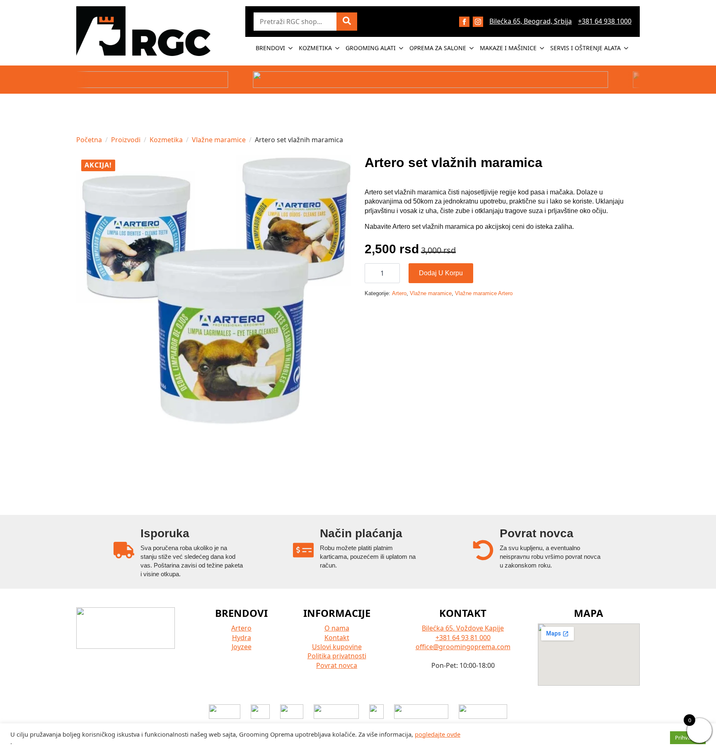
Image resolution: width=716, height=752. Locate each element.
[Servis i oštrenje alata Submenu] (626, 48)
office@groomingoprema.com (463, 646)
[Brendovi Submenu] (291, 48)
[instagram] (478, 22)
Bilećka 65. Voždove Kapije (463, 628)
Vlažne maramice (219, 139)
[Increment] (393, 273)
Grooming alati (371, 48)
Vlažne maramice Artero (484, 293)
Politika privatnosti (336, 655)
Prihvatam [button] (688, 737)
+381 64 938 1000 (604, 21)
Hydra (241, 637)
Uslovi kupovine (337, 646)
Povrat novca (336, 665)
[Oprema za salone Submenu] (472, 48)
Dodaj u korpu (441, 273)
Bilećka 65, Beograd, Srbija (530, 21)
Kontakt (336, 637)
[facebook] (464, 22)
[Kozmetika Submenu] (337, 48)
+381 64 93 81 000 (463, 637)
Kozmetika (315, 48)
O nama (336, 628)
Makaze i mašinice (508, 48)
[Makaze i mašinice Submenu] (542, 48)
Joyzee (242, 646)
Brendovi (270, 48)
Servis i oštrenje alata (585, 48)
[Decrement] (371, 273)
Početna (89, 139)
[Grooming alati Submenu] (401, 48)
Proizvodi (125, 139)
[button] (346, 21)
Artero (399, 293)
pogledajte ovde (437, 734)
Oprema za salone (437, 48)
